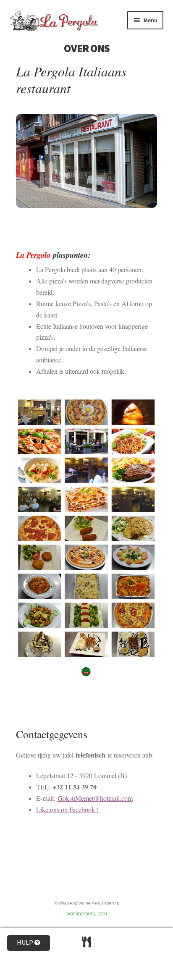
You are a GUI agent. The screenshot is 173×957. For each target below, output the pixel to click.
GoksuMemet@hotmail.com (95, 798)
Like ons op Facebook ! (67, 809)
